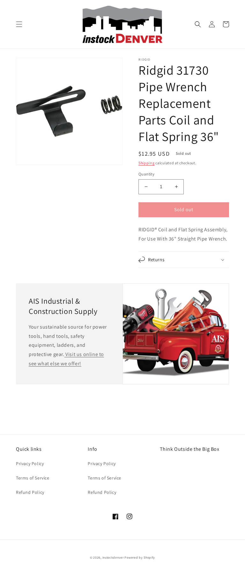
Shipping (146, 162)
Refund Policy (30, 492)
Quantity (146, 174)
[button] (19, 24)
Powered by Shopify (139, 557)
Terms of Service (32, 478)
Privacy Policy (30, 463)
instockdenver (113, 557)
